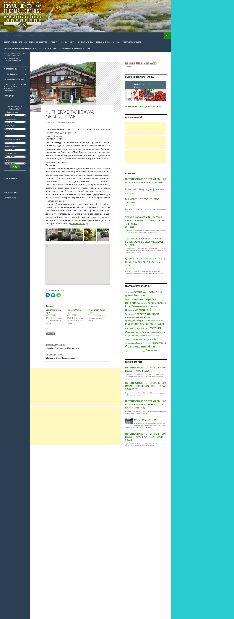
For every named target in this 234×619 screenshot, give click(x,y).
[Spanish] (155, 63)
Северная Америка (85, 42)
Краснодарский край (134, 321)
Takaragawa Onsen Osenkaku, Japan (60, 356)
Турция (158, 339)
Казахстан (129, 314)
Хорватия (142, 347)
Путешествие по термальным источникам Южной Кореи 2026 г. (145, 437)
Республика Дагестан (136, 328)
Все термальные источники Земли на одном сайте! (25, 42)
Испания (142, 310)
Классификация (10, 74)
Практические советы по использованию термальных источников (14, 88)
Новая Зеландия (136, 323)
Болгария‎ (139, 295)
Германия (150, 303)
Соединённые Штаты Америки (148, 336)
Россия (54, 42)
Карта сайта (9, 96)
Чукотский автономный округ (135, 351)
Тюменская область (133, 343)
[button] (52, 235)
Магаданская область (156, 320)
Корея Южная (144, 317)
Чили (151, 346)
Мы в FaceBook (10, 178)
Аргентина (155, 292)
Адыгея (145, 292)
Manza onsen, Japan (96, 310)
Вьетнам (141, 303)
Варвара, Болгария (146, 420)
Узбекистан (147, 343)
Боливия (149, 296)
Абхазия (128, 292)
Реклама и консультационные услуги (20, 48)
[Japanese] (144, 63)
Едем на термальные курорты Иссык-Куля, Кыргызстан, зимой (145, 262)
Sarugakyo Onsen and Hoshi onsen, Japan (63, 346)
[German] (137, 63)
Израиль (153, 306)
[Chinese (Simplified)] (127, 63)
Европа (64, 42)
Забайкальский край (141, 306)
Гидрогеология (10, 69)
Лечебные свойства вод (14, 79)
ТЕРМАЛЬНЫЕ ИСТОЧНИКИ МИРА (25, 35)
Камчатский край (146, 313)
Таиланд (147, 339)
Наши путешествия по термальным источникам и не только (65, 48)
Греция (161, 303)
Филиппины (159, 343)
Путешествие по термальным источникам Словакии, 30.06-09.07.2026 (145, 386)
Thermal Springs (67, 122)
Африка (116, 42)
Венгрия (130, 303)
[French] (134, 63)
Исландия (130, 310)
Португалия (156, 323)
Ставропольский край (133, 339)
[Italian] (141, 63)
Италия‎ (154, 310)
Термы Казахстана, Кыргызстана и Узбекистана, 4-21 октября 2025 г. (145, 220)
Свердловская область (157, 332)
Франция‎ (131, 346)
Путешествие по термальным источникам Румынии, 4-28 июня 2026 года (145, 404)
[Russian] (151, 63)
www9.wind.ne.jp (54, 136)
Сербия (129, 335)
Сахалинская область (137, 332)
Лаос (146, 320)
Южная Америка (103, 42)
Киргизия (130, 318)
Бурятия (150, 299)
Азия (72, 42)
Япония (51, 334)
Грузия (128, 306)
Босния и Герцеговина (134, 299)
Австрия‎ (137, 292)
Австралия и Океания (132, 42)
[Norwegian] (148, 63)
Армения (129, 296)
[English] (130, 63)
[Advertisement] (75, 387)
